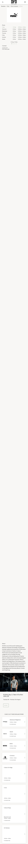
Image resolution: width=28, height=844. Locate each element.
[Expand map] (14, 345)
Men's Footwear (14, 6)
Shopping (3, 6)
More (6, 705)
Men (8, 6)
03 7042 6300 (6, 49)
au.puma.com (5, 47)
